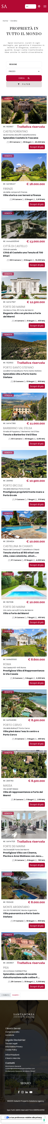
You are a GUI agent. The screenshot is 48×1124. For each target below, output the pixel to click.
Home (5, 21)
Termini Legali (11, 1043)
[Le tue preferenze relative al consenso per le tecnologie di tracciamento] (44, 1120)
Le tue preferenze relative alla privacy (25, 1117)
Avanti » (15, 995)
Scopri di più (37, 146)
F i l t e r (26, 84)
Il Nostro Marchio (12, 1058)
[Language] (39, 6)
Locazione (9, 1035)
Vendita (13, 21)
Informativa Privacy (14, 1046)
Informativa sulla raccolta (14, 1121)
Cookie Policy (11, 1049)
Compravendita (12, 1032)
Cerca (22, 78)
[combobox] (26, 64)
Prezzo (12, 71)
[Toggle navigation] (45, 6)
